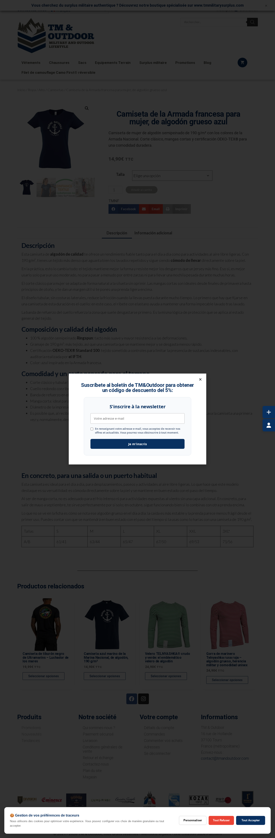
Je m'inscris (137, 444)
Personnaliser (192, 820)
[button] (200, 379)
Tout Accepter (250, 820)
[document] (137, 419)
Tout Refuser (221, 820)
